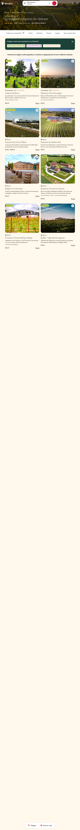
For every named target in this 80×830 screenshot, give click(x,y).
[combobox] (39, 3)
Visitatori (39, 33)
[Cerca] (54, 3)
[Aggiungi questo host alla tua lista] (37, 61)
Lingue (57, 33)
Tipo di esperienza (70, 33)
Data (30, 33)
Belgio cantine (16, 12)
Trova (37, 103)
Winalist (6, 12)
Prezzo (48, 33)
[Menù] (77, 3)
